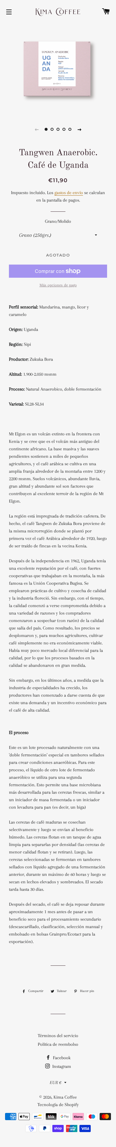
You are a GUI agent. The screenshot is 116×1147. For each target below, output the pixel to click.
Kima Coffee (65, 1097)
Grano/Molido (58, 221)
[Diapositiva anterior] (36, 129)
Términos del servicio (58, 1035)
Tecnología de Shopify (58, 1104)
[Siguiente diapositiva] (79, 129)
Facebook (61, 1057)
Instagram (61, 1066)
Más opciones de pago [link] (58, 285)
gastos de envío (68, 192)
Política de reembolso (58, 1044)
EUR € (55, 1082)
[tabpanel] (58, 68)
